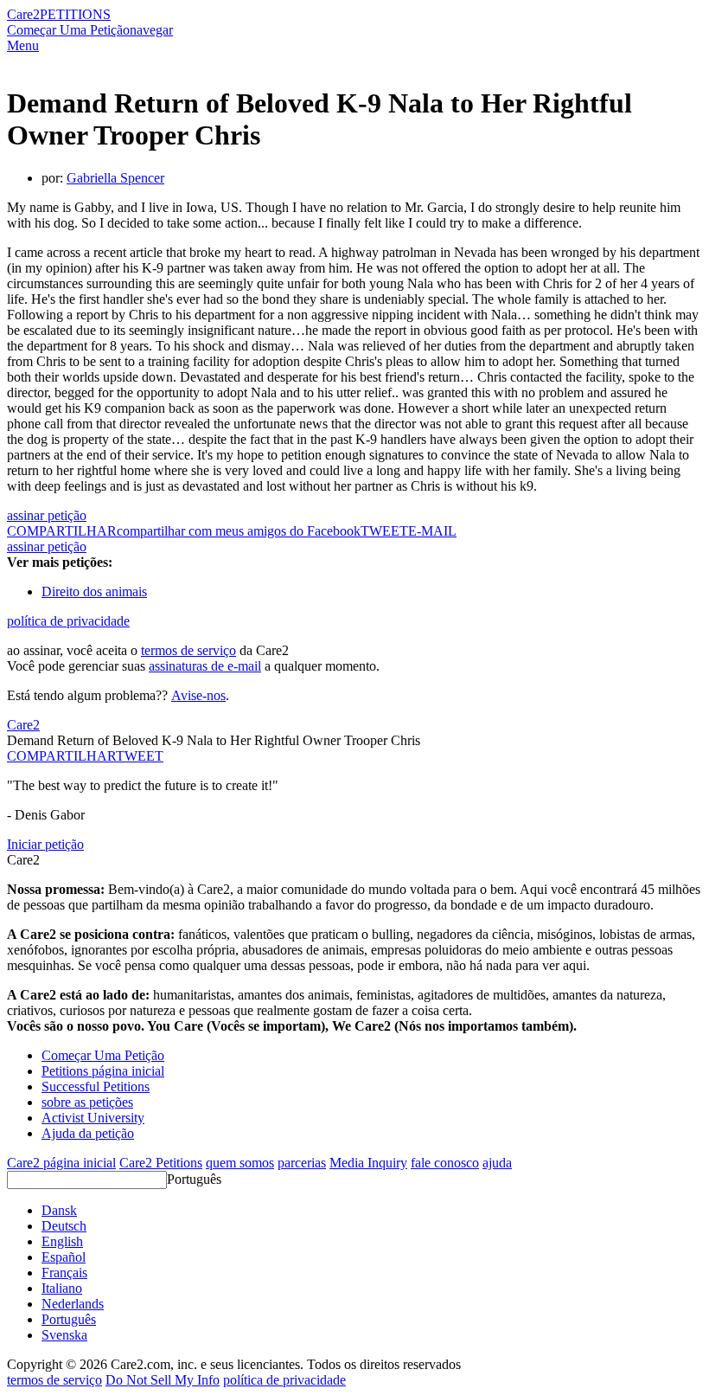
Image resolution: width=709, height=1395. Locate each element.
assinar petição (46, 515)
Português (194, 1179)
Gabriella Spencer (115, 177)
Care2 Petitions (160, 1162)
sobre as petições (87, 1102)
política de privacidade (68, 621)
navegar (151, 29)
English (62, 1241)
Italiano (62, 1288)
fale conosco (445, 1162)
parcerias (302, 1162)
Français (64, 1272)
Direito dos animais (94, 591)
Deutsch (64, 1225)
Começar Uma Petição (68, 29)
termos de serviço (188, 650)
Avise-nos (198, 695)
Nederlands (73, 1303)
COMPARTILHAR (61, 756)
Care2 (23, 14)
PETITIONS (75, 14)
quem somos (240, 1162)
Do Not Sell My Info (162, 1379)
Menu (23, 45)
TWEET (384, 531)
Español (64, 1257)
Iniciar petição (45, 844)
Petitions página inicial (103, 1071)
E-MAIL (432, 531)
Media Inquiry (368, 1162)
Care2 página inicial (61, 1162)
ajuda (497, 1162)
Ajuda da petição (88, 1133)
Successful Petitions (96, 1086)
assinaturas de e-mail (205, 666)
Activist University (93, 1117)
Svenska (64, 1335)
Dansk (59, 1210)
